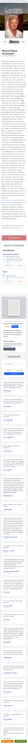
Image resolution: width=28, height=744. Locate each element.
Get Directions (8, 265)
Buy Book (15, 326)
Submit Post (14, 373)
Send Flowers (19, 281)
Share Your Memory (9, 349)
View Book (7, 326)
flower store (18, 228)
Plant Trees (19, 265)
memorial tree (19, 225)
